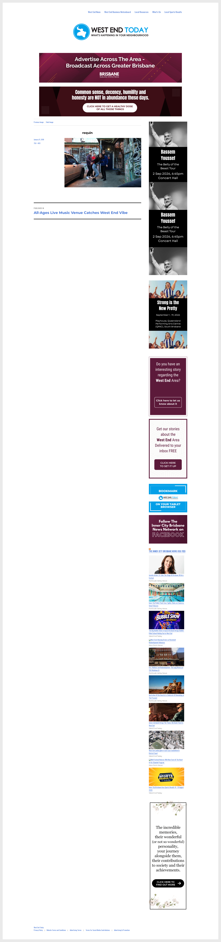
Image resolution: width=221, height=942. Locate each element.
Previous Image (39, 122)
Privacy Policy (38, 930)
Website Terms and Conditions (56, 930)
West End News (94, 12)
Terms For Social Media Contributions (98, 930)
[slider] (170, 346)
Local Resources (141, 12)
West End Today (39, 927)
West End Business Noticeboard (117, 12)
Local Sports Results (173, 12)
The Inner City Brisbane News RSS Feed (167, 551)
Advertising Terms (75, 930)
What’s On (156, 12)
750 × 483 (37, 143)
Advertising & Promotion (122, 930)
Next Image (49, 122)
